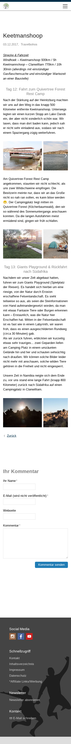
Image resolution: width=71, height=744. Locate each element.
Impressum (17, 670)
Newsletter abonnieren (24, 700)
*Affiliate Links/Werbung (25, 681)
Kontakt (14, 658)
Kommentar (11, 525)
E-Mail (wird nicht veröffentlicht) (25, 496)
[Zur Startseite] (6, 6)
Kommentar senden (51, 564)
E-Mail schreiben (24, 718)
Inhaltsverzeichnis (21, 664)
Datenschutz (17, 675)
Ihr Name (10, 481)
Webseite (9, 510)
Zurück (11, 435)
